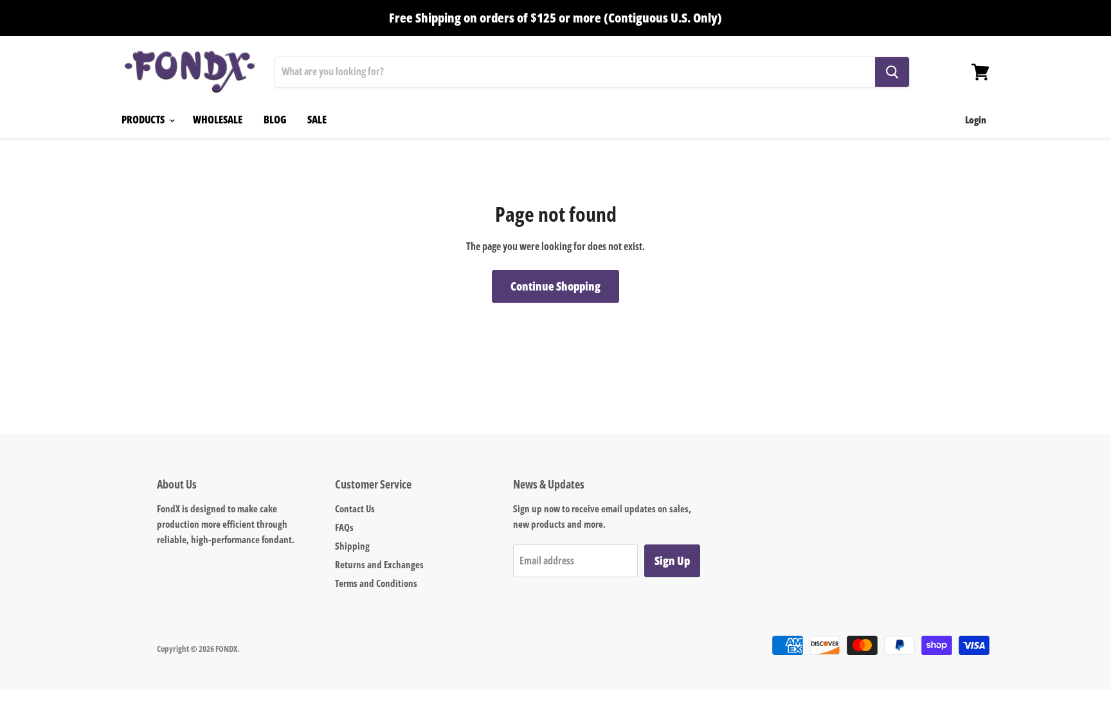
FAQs (344, 527)
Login (975, 119)
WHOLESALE (217, 119)
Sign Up (672, 560)
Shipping (352, 545)
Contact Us (355, 508)
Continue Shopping (555, 286)
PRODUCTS (144, 119)
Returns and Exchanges (379, 564)
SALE (317, 119)
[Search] (892, 72)
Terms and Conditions (376, 583)
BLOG (275, 119)
